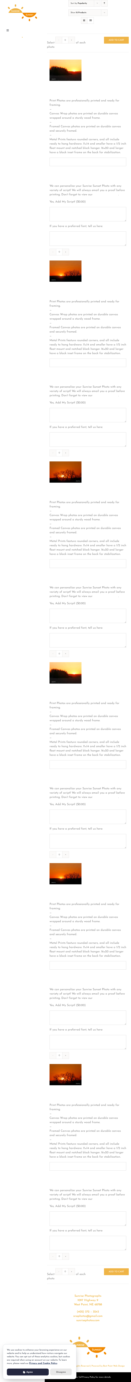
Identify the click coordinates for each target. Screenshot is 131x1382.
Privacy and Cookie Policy (43, 1363)
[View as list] (90, 20)
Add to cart (116, 40)
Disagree (61, 1372)
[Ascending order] (104, 3)
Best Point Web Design (114, 1366)
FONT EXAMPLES (105, 194)
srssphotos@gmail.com (88, 1316)
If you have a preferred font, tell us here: (76, 226)
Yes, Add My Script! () (68, 201)
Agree (29, 1372)
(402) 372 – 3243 (88, 1311)
